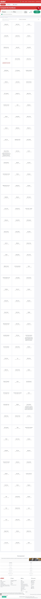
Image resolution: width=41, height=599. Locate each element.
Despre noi (22, 583)
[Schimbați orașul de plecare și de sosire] (12, 12)
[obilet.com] (4, 2)
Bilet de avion (22, 581)
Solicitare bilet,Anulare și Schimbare (23, 589)
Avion (9, 4)
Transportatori (2, 583)
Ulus (11, 582)
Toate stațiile (1, 582)
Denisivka (12, 583)
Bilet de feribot (22, 582)
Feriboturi (15, 4)
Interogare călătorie (31, 1)
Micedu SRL (12, 581)
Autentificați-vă (38, 1)
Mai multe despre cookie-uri (5, 595)
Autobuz (3, 4)
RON (23, 1)
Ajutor (26, 1)
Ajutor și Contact (23, 587)
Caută (37, 11)
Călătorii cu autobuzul (2, 581)
